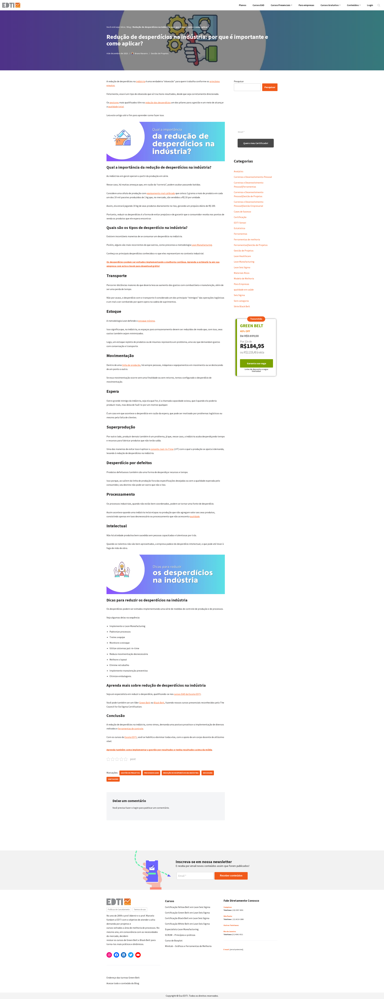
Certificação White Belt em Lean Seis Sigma (187, 923)
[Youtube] (138, 955)
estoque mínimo (146, 320)
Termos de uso (140, 909)
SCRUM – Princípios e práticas (180, 934)
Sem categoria (241, 300)
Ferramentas (240, 233)
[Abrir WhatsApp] (7, 991)
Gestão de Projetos (160, 53)
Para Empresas (241, 283)
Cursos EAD (258, 5)
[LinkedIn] (123, 955)
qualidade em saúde (244, 289)
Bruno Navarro (141, 53)
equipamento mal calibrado (161, 193)
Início (123, 27)
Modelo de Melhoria (244, 278)
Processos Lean (151, 773)
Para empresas (306, 5)
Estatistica (239, 228)
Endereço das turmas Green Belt (123, 977)
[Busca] (378, 5)
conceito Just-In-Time (162, 449)
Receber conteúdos (231, 875)
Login (370, 5)
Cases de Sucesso (242, 211)
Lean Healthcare (242, 256)
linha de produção (131, 365)
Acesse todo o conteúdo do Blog (122, 983)
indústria (140, 81)
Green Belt (144, 702)
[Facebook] (116, 955)
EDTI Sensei (240, 222)
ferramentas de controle (130, 728)
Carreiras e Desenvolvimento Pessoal (253, 176)
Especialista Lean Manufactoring (182, 929)
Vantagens (113, 779)
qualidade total (116, 106)
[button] (291, 5)
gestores (114, 102)
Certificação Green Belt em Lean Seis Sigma (187, 912)
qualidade (195, 516)
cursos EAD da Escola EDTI (187, 694)
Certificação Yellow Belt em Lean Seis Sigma (187, 907)
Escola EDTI (130, 737)
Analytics (238, 171)
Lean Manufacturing (202, 244)
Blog (129, 27)
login (136, 807)
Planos (242, 5)
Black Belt (159, 702)
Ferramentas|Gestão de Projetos (251, 244)
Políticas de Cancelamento (119, 909)
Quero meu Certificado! (255, 143)
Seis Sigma (207, 773)
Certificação (240, 217)
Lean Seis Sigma (242, 267)
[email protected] (236, 949)
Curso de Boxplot (174, 940)
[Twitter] (131, 955)
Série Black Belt (242, 306)
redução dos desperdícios (158, 102)
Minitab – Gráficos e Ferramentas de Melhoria (188, 946)
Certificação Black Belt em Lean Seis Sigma (187, 918)
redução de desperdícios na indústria (180, 773)
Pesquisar (239, 81)
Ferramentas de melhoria (247, 239)
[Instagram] (109, 955)
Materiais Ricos (241, 272)
